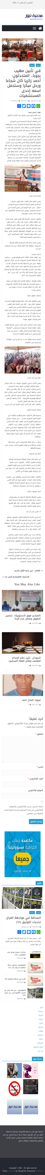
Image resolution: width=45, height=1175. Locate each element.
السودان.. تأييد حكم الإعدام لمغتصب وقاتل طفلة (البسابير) (25, 659)
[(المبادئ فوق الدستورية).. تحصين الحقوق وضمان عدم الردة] (22, 591)
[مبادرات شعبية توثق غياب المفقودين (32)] (35, 955)
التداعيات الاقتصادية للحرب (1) (17, 577)
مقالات (40, 1031)
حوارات (40, 1019)
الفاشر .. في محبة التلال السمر (27, 570)
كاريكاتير (40, 1043)
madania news (35, 101)
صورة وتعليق (38, 1047)
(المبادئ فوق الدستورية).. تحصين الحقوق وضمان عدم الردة (23, 617)
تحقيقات (40, 1035)
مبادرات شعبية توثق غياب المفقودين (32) (16, 953)
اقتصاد (40, 1015)
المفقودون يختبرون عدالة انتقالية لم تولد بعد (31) (17, 966)
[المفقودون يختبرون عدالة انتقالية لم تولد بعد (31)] (35, 968)
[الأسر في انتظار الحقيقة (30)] (35, 980)
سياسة (32, 912)
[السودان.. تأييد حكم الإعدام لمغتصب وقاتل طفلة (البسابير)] (22, 634)
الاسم (40, 767)
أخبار (41, 1007)
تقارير (38, 65)
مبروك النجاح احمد (31, 700)
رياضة (41, 1039)
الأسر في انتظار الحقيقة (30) (15, 979)
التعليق (39, 734)
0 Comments (14, 101)
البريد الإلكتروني (35, 779)
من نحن (40, 1051)
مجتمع (32, 65)
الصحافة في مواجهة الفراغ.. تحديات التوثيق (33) (23, 920)
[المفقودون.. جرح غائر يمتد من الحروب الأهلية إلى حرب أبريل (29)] (35, 995)
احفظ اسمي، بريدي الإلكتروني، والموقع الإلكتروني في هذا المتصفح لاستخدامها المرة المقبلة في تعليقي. (23, 810)
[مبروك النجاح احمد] (22, 676)
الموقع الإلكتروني (35, 790)
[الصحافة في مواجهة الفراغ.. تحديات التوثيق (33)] (22, 898)
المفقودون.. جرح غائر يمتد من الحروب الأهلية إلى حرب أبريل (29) (15, 993)
